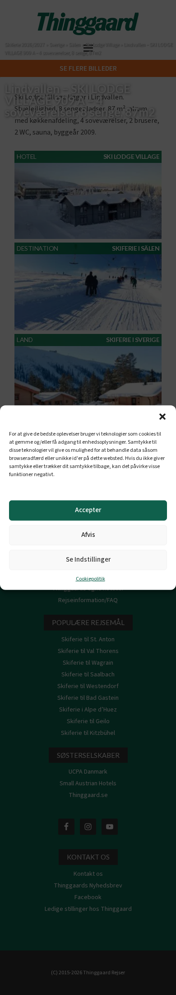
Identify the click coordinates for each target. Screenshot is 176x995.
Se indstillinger (88, 559)
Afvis (88, 535)
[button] (162, 416)
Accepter (88, 510)
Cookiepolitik (90, 578)
